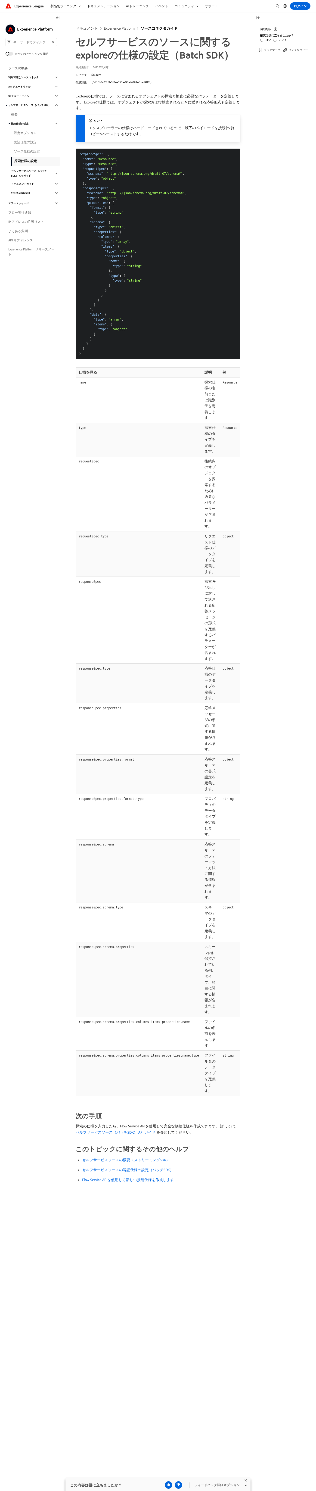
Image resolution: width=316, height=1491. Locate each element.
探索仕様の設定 (25, 161)
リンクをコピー (298, 49)
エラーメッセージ (18, 203)
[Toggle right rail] (258, 18)
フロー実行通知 (19, 212)
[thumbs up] (168, 1485)
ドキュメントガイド (22, 183)
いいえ (283, 39)
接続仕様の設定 (20, 123)
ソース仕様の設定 (27, 151)
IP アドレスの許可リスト (26, 222)
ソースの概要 (18, 68)
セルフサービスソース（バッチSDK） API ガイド (29, 173)
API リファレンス (20, 240)
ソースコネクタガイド (159, 28)
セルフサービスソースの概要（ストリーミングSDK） (126, 1159)
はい (268, 39)
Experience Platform (119, 28)
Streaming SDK (20, 193)
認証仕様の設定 (25, 142)
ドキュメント (87, 28)
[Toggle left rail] (58, 18)
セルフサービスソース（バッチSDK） (29, 105)
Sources (96, 75)
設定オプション (25, 133)
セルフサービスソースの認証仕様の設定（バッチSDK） (127, 1169)
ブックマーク (272, 49)
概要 (14, 114)
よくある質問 (18, 231)
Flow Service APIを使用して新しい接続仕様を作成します (128, 1179)
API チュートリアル (19, 86)
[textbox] (31, 42)
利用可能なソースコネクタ (23, 77)
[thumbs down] (178, 1485)
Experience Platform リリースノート (31, 251)
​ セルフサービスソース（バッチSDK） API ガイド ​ (116, 1132)
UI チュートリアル (18, 95)
